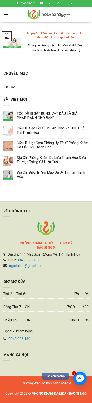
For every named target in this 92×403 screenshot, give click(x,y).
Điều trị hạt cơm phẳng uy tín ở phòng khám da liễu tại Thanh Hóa (52, 145)
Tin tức (9, 87)
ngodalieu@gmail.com (58, 3)
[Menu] (6, 14)
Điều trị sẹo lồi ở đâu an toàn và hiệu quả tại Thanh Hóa (50, 130)
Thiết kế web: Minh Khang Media (46, 383)
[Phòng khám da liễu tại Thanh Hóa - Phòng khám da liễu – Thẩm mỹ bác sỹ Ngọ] (48, 14)
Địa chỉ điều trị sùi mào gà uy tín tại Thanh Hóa (51, 174)
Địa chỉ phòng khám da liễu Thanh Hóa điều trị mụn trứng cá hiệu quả (51, 160)
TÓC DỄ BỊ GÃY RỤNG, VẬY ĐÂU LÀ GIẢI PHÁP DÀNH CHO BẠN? (48, 115)
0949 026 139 (28, 3)
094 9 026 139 (28, 260)
